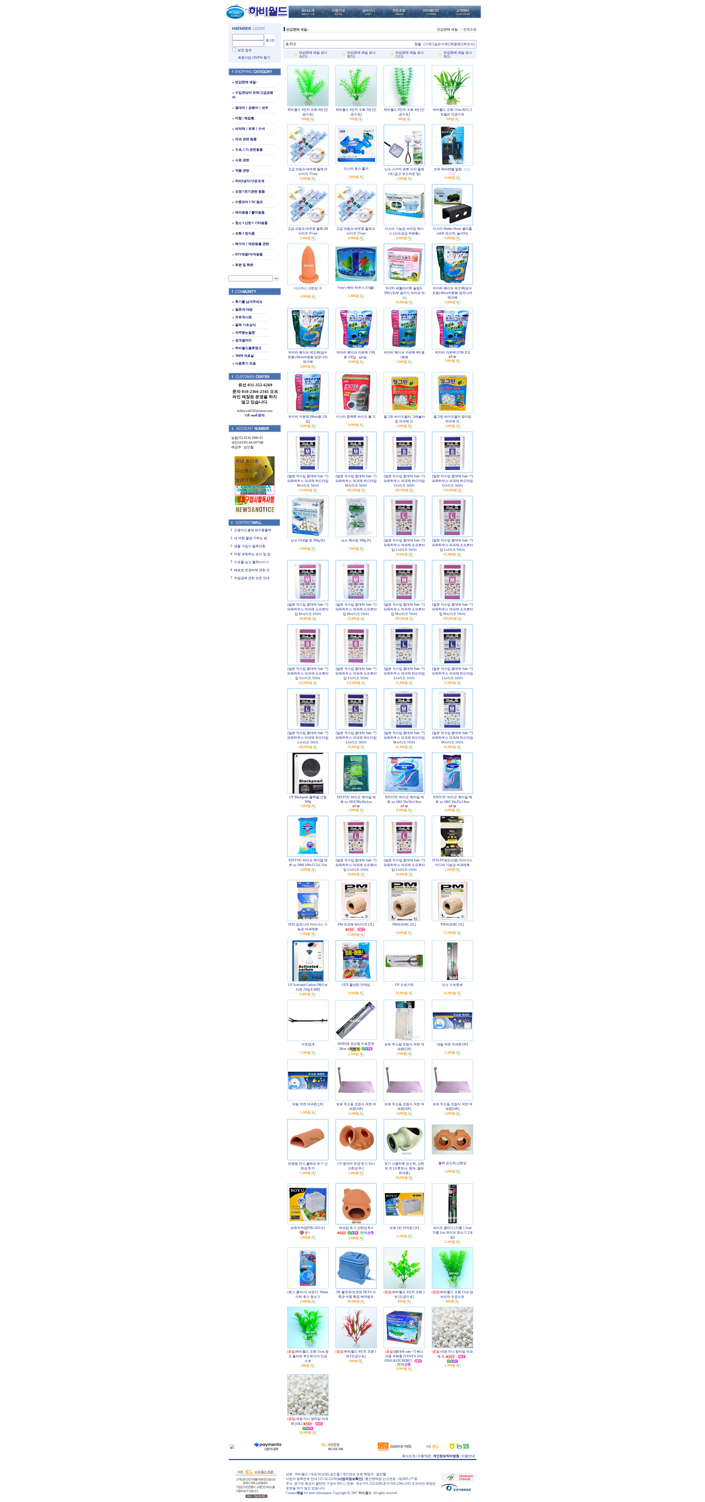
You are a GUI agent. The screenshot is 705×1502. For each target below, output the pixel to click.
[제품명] (455, 44)
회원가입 (244, 58)
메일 (300, 1493)
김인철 (381, 1474)
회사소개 (408, 1456)
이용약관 (424, 1456)
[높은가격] (441, 44)
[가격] (428, 44)
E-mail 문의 (256, 415)
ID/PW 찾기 (261, 58)
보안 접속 (245, 50)
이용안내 (468, 1456)
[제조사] (468, 44)
